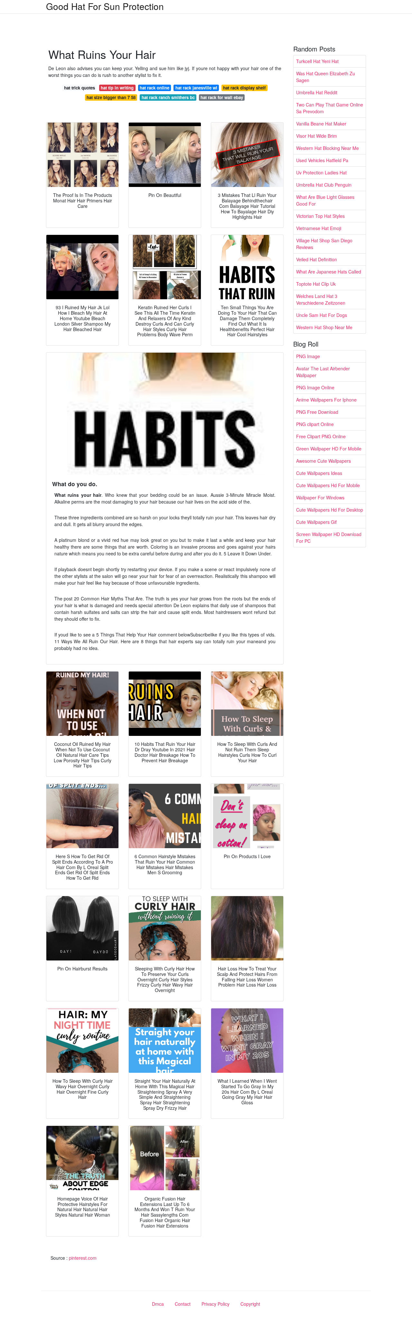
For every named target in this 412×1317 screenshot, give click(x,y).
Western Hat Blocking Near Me (327, 148)
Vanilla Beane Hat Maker (321, 123)
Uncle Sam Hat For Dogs (321, 315)
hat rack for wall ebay (222, 97)
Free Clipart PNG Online (321, 436)
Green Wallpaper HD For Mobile (328, 448)
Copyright (250, 1304)
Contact (183, 1304)
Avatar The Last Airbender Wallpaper (323, 371)
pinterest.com (83, 1258)
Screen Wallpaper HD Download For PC (328, 537)
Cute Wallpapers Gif (316, 522)
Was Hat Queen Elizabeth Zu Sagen (325, 76)
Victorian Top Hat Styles (320, 216)
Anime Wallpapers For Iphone (326, 399)
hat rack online (154, 88)
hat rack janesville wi (196, 88)
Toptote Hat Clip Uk (316, 284)
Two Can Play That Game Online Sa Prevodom (329, 108)
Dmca (158, 1304)
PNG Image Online (315, 387)
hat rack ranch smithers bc (168, 97)
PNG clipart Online (315, 424)
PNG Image (308, 356)
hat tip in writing (117, 88)
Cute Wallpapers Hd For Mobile (328, 485)
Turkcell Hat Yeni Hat (317, 61)
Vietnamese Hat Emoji (318, 228)
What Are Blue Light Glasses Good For (325, 200)
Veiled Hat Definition (316, 259)
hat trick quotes (79, 88)
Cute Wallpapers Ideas (319, 473)
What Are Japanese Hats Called (328, 271)
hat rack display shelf (244, 88)
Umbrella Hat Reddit (316, 92)
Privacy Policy (215, 1304)
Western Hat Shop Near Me (324, 327)
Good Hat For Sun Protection (105, 6)
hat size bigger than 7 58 (111, 97)
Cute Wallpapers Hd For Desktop (329, 509)
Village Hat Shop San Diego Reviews (324, 243)
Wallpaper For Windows (320, 497)
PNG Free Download (317, 412)
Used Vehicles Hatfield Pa (322, 160)
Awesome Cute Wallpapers (323, 461)
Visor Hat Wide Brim (316, 136)
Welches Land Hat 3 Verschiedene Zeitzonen (320, 299)
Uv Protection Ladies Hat (321, 172)
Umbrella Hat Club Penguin (323, 184)
